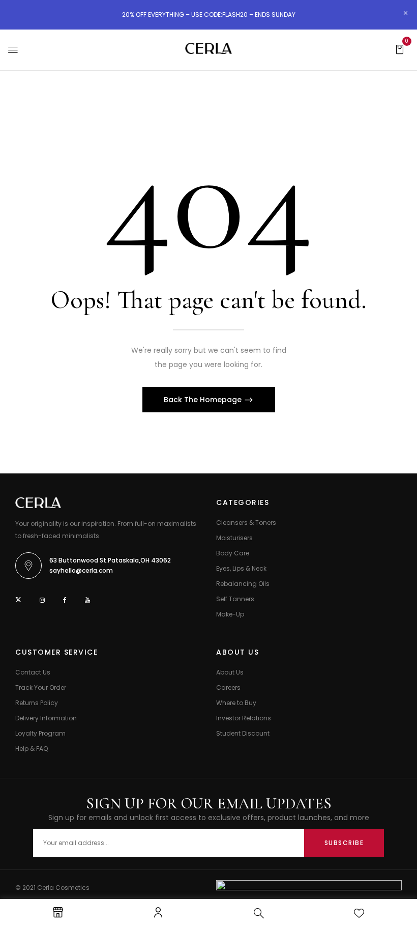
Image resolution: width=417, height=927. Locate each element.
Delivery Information (46, 718)
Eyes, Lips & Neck (241, 568)
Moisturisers (234, 537)
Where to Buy (236, 702)
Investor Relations (243, 718)
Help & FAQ (31, 748)
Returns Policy (36, 702)
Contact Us (32, 672)
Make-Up (230, 614)
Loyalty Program (40, 733)
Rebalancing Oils (243, 583)
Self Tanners (235, 599)
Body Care (232, 553)
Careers (228, 687)
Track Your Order (40, 687)
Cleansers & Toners (246, 522)
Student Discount (243, 733)
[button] (399, 49)
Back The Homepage (204, 400)
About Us (230, 672)
